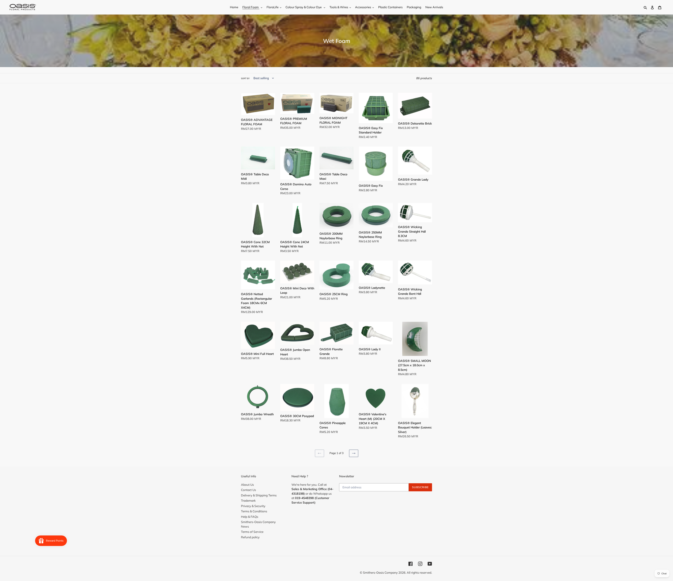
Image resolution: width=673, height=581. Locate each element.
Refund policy (250, 537)
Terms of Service (252, 532)
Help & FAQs (249, 516)
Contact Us (248, 490)
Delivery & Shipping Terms (259, 495)
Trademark (248, 500)
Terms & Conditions (254, 511)
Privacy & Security (253, 506)
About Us (247, 484)
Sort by (245, 78)
